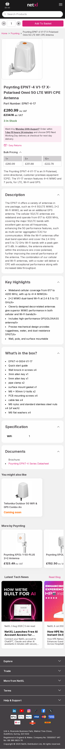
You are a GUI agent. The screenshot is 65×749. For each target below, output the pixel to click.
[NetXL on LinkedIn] (14, 711)
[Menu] (60, 4)
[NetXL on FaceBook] (43, 711)
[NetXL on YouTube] (22, 711)
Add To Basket (43, 23)
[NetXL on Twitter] (51, 711)
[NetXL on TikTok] (36, 711)
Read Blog (54, 577)
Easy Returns (15, 145)
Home (4, 33)
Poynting (15, 33)
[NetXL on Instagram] (29, 711)
